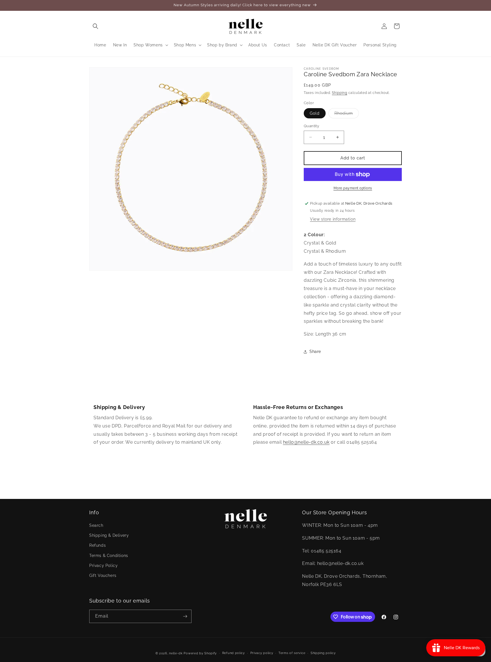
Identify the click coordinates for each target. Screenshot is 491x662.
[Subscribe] (185, 616)
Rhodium (346, 114)
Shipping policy (323, 653)
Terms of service (291, 653)
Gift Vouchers (102, 575)
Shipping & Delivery (109, 535)
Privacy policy (261, 653)
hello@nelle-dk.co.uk (306, 442)
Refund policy (233, 653)
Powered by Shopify (200, 653)
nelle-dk (176, 653)
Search (96, 525)
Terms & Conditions (108, 555)
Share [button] (315, 351)
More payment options (353, 188)
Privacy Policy (103, 565)
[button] (95, 26)
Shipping (339, 93)
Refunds (97, 545)
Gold (315, 113)
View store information (332, 219)
